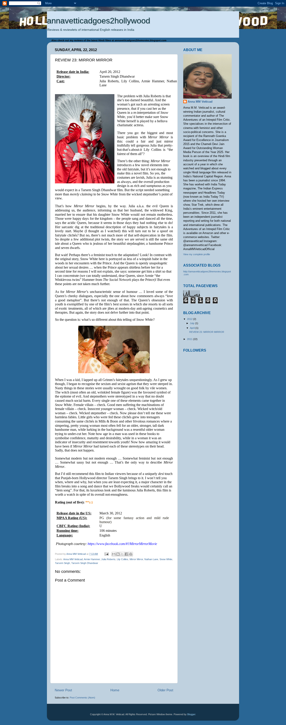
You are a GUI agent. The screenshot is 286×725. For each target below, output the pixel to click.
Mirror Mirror (136, 559)
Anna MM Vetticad (73, 559)
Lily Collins (122, 559)
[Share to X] (122, 554)
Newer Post (63, 690)
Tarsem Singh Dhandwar (84, 563)
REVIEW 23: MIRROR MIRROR (206, 332)
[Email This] (113, 554)
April (192, 328)
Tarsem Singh (62, 563)
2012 (190, 319)
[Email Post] (106, 554)
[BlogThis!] (118, 554)
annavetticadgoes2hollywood (98, 20)
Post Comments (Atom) (82, 697)
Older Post (165, 690)
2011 (190, 339)
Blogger (191, 714)
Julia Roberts (108, 559)
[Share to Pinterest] (130, 554)
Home (114, 690)
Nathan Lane (151, 559)
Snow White (166, 559)
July (192, 323)
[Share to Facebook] (126, 554)
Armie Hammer (92, 559)
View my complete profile (196, 254)
